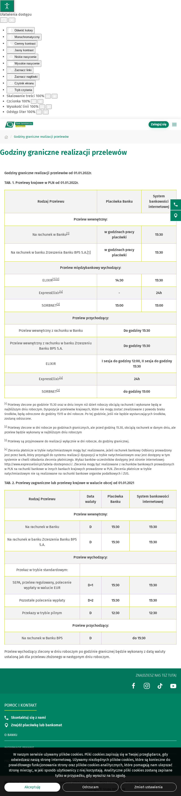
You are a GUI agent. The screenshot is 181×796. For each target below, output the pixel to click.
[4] (61, 291)
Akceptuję (32, 787)
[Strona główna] (6, 137)
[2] (57, 279)
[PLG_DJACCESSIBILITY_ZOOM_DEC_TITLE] (48, 96)
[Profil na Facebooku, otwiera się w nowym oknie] (133, 685)
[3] (58, 304)
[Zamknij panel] (11, 20)
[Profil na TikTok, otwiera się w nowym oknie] (160, 685)
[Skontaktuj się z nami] (175, 204)
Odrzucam (90, 787)
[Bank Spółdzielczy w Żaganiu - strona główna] (18, 124)
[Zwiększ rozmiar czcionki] (40, 101)
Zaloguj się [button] (158, 124)
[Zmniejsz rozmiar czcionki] (34, 101)
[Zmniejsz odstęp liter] (39, 112)
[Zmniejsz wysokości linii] (42, 106)
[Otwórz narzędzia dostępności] (7, 6)
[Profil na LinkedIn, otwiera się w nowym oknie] (146, 685)
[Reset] (4, 20)
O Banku (10, 735)
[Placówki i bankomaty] (175, 215)
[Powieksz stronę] (54, 96)
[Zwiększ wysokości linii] (49, 106)
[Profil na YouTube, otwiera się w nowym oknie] (173, 685)
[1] (67, 233)
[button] (174, 124)
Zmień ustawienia (148, 787)
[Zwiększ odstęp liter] (46, 112)
